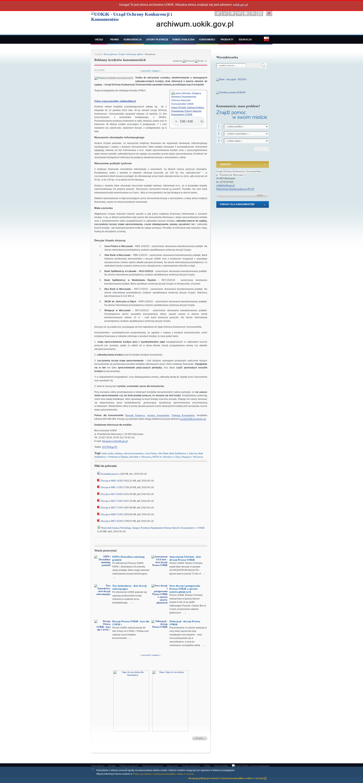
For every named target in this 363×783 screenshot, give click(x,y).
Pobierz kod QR (260, 13)
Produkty (227, 39)
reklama (118, 453)
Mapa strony (172, 765)
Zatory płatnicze (157, 39)
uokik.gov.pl (240, 4)
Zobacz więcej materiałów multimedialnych (115, 101)
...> (113, 577)
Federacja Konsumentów (183, 415)
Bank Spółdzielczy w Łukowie (183, 453)
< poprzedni (145, 71)
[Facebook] (188, 61)
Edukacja (245, 39)
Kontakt (225, 164)
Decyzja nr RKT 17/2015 (112, 507)
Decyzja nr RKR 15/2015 (112, 514)
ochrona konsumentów (133, 453)
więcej (260, 195)
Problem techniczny (191, 765)
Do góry (199, 738)
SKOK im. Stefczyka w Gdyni (166, 457)
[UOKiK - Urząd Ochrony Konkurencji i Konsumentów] (136, 22)
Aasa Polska (150, 453)
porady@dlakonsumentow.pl (193, 419)
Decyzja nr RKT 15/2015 (112, 501)
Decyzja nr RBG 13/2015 (112, 487)
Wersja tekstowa (239, 13)
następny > (156, 71)
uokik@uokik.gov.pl (225, 185)
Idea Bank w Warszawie (140, 457)
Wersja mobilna (221, 765)
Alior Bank (163, 453)
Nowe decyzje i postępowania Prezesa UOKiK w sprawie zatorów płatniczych (184, 588)
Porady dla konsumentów (237, 204)
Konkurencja (133, 39)
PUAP (251, 189)
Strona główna (110, 54)
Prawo (114, 39)
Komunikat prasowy (110, 474)
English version (269, 13)
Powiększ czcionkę (218, 13)
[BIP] (263, 40)
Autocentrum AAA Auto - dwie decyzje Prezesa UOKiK (185, 558)
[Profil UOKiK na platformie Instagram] (250, 766)
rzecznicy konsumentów (158, 415)
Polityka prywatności (128, 765)
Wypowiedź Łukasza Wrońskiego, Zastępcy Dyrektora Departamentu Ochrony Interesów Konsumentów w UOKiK (153, 528)
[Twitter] (199, 61)
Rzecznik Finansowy (135, 415)
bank (104, 453)
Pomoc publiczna (183, 39)
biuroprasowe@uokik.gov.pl (115, 441)
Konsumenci (207, 39)
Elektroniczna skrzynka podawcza (231, 189)
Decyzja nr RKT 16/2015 (112, 521)
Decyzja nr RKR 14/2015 (112, 480)
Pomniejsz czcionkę (225, 13)
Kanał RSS (253, 13)
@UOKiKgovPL (110, 447)
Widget (207, 765)
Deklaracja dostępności (152, 765)
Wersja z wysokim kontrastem (232, 13)
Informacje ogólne (134, 54)
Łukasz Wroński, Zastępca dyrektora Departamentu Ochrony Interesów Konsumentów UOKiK (187, 111)
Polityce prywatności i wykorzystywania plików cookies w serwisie (163, 774)
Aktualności (150, 54)
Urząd (99, 39)
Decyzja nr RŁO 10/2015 (112, 494)
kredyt (110, 453)
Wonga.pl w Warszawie (192, 457)
